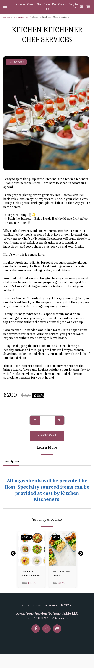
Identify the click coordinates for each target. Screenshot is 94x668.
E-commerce (21, 16)
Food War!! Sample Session (31, 573)
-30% (55, 537)
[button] (5, 6)
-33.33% (26, 537)
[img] (31, 549)
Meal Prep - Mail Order (62, 573)
